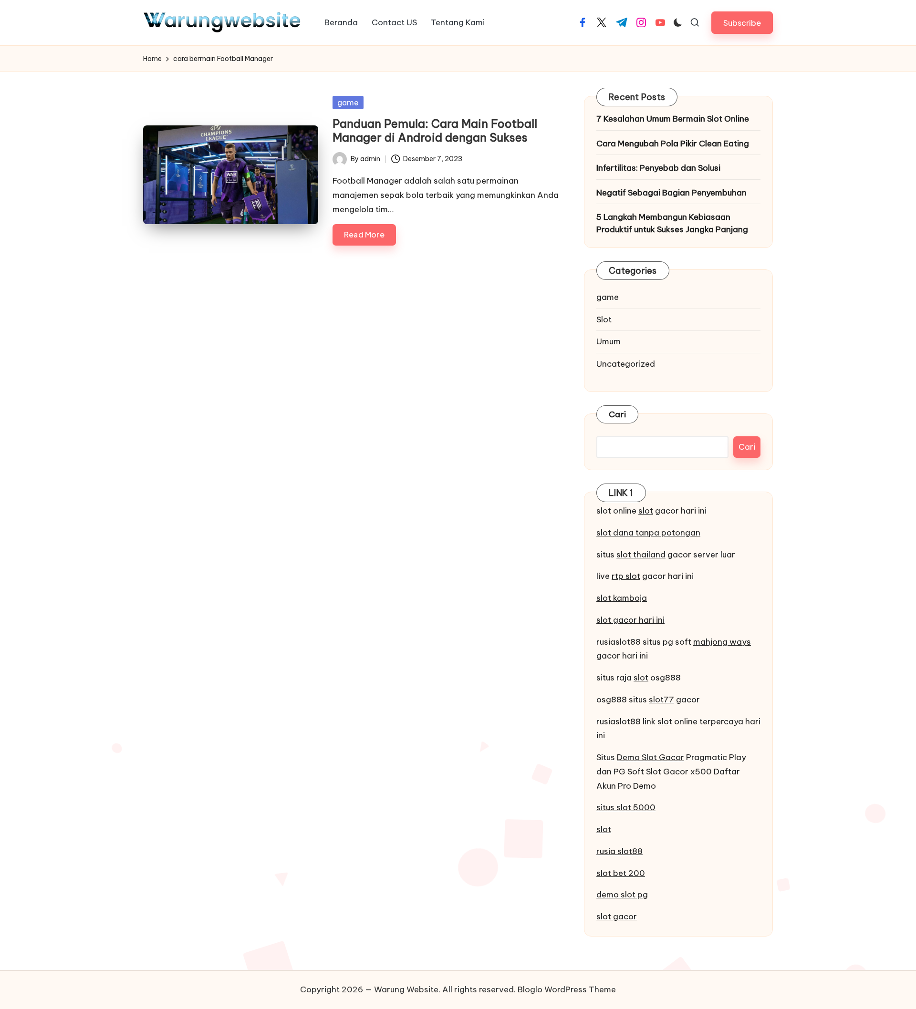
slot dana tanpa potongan (648, 532)
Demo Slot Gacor (650, 757)
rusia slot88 (619, 851)
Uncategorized (625, 364)
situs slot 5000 (626, 807)
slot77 (661, 699)
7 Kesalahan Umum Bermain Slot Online (672, 118)
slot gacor (616, 916)
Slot (604, 319)
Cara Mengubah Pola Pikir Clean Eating (672, 143)
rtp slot (626, 576)
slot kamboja (621, 598)
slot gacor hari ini (630, 620)
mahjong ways (722, 642)
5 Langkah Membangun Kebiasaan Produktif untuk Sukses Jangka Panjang (672, 223)
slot (645, 510)
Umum (608, 341)
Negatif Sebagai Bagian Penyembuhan (671, 192)
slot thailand (641, 554)
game (348, 102)
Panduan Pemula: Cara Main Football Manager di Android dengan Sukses (435, 130)
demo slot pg (622, 894)
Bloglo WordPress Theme (567, 989)
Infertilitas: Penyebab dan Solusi (658, 168)
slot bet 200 (620, 873)
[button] (742, 22)
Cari (617, 414)
